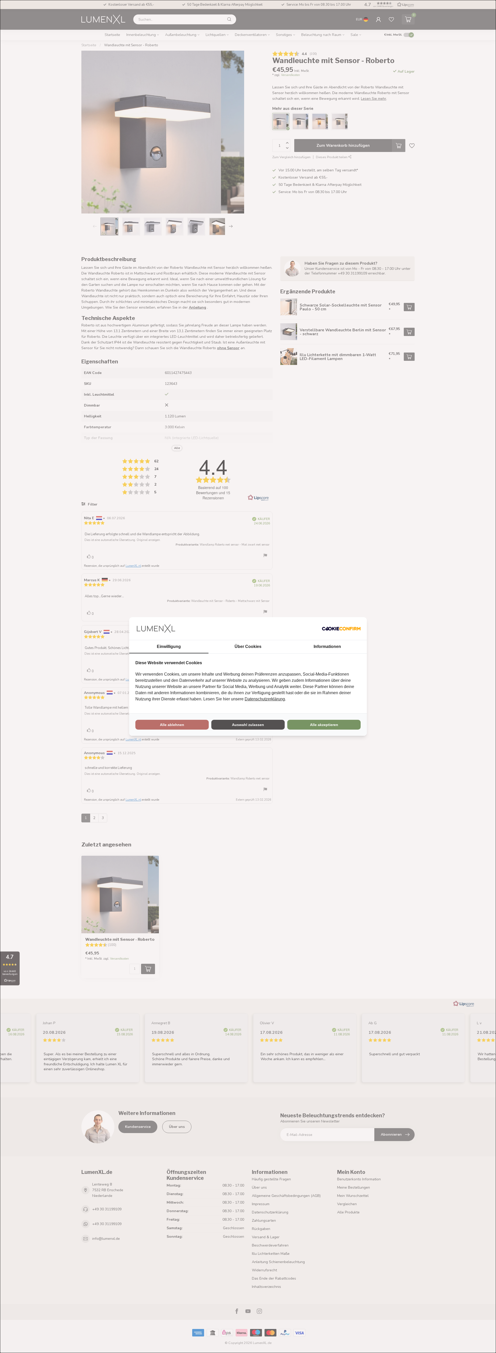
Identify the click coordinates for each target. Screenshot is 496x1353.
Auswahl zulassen (248, 725)
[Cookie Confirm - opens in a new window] (341, 628)
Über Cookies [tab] (248, 646)
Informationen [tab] (327, 646)
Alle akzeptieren (324, 725)
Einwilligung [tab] (169, 646)
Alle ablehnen (172, 725)
